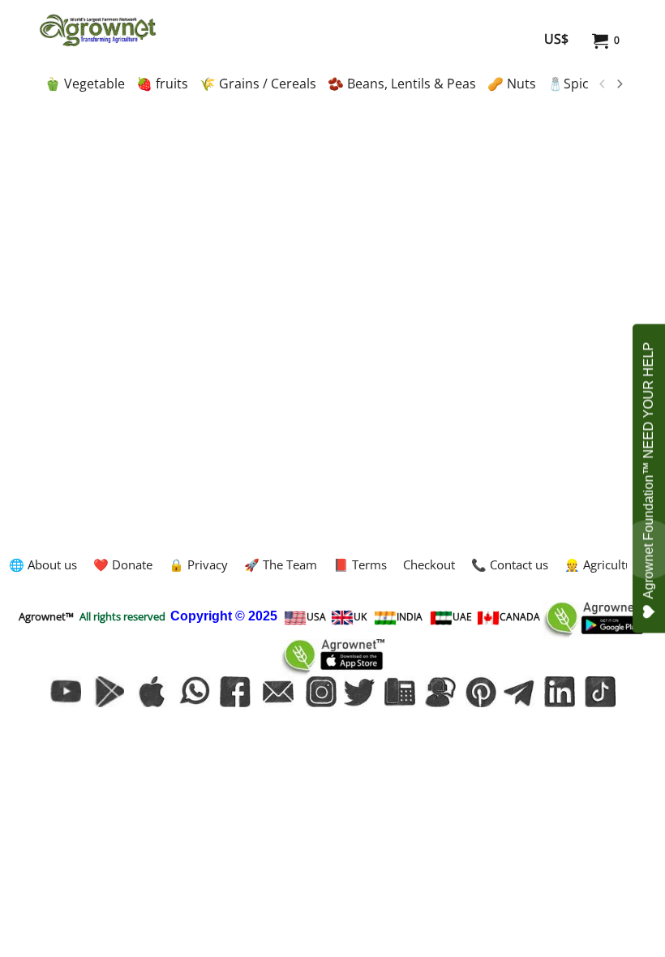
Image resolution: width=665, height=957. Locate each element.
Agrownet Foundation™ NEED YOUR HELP (648, 470)
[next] (618, 84)
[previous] (602, 84)
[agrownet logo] (98, 30)
